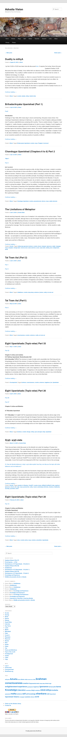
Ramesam (7, 637)
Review (7, 641)
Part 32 (7, 350)
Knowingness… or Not (11, 562)
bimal (19, 260)
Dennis (11, 246)
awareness (30, 679)
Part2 (6, 111)
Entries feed (8, 667)
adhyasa (7, 679)
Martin (6, 629)
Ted (6, 648)
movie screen (24, 248)
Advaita (13, 678)
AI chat (7, 613)
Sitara (6, 646)
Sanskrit (44, 38)
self (24, 693)
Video (6, 657)
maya (36, 143)
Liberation (21, 690)
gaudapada (30, 687)
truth (48, 694)
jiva (51, 382)
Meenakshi (8, 631)
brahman (30, 246)
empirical (57, 485)
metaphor (10, 248)
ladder (54, 246)
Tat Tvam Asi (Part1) (16, 300)
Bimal (21, 62)
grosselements (37, 201)
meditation (37, 690)
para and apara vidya (40, 432)
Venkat (7, 655)
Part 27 (7, 402)
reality (45, 292)
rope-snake (42, 248)
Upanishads (56, 382)
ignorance (49, 246)
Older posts (8, 52)
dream (39, 246)
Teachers (37, 38)
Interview (7, 624)
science (19, 694)
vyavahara (12, 488)
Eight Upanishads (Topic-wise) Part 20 (25, 496)
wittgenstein (56, 248)
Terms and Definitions (11, 650)
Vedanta (16, 697)
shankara (51, 487)
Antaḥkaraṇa (8, 567)
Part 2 (6, 307)
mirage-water (17, 248)
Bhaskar (26, 485)
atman (22, 679)
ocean (37, 248)
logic (18, 487)
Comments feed (9, 669)
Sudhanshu (57, 487)
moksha (34, 540)
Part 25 (7, 398)
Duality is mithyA (14, 59)
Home (7, 38)
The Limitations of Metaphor (20, 209)
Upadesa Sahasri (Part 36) (12, 566)
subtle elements (53, 201)
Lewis (6, 628)
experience (22, 686)
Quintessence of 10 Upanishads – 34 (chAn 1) (17, 569)
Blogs (19, 38)
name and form (32, 248)
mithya (27, 96)
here (37, 66)
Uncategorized (13, 382)
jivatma (41, 292)
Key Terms (8, 626)
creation (19, 96)
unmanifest (39, 540)
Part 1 (7, 158)
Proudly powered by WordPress (33, 731)
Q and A (7, 635)
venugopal (22, 697)
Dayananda (32, 683)
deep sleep (31, 292)
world (6, 249)
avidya (26, 679)
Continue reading (10, 92)
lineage (28, 432)
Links (50, 38)
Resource (7, 639)
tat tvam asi (50, 292)
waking (47, 248)
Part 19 (7, 504)
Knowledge (11, 689)
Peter (6, 633)
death (38, 683)
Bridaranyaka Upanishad (23, 143)
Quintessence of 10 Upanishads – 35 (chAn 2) (17, 564)
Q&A (24, 38)
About (55, 38)
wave (51, 248)
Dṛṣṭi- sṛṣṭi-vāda (13, 440)
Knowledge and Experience (12, 575)
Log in (7, 665)
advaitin (20, 485)
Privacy (7, 42)
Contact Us (8, 705)
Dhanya (7, 620)
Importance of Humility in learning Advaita (21, 598)
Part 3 (6, 163)
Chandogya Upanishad (23, 201)
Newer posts (58, 52)
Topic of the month (10, 652)
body (34, 679)
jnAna (26, 540)
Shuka (6, 644)
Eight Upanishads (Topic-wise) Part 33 (25, 343)
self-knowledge (31, 694)
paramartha (26, 487)
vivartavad (45, 143)
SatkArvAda (33, 96)
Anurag (7, 615)
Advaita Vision (14, 9)
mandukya (28, 690)
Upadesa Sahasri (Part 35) (12, 571)
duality (23, 96)
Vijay (6, 659)
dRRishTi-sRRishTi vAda (48, 485)
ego (50, 683)
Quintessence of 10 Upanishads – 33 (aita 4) (17, 573)
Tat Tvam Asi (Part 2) (16, 257)
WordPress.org (9, 671)
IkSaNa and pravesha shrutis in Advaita (15, 577)
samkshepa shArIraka (42, 487)
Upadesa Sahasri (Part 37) (12, 560)
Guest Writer (8, 622)
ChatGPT (31, 485)
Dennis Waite (21, 212)
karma (58, 686)
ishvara (43, 201)
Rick (6, 642)
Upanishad (48, 432)
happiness (47, 382)
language (58, 246)
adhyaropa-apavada (23, 246)
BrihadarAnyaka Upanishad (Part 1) (24, 104)
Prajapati (40, 143)
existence (36, 292)
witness (32, 697)
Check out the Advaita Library (13, 703)
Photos (14, 42)
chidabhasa (20, 292)
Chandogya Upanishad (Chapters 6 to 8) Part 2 (30, 151)
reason (35, 487)
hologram (44, 246)
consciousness (21, 335)
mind (42, 689)
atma (18, 540)
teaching (7, 488)
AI (22, 485)
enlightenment (11, 686)
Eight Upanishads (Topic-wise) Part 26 (25, 390)
